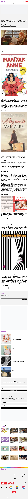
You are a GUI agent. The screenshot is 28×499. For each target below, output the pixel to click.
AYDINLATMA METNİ (23, 479)
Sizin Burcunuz (3, 383)
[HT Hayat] (14, 469)
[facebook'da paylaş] (1, 26)
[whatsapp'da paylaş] (7, 26)
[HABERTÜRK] (26, 1)
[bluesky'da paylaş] (4, 26)
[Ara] (23, 1)
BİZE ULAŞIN (22, 473)
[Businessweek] (4, 487)
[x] (2, 472)
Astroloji (4, 3)
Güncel (17, 3)
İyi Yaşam (10, 3)
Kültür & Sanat (7, 15)
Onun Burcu (3, 387)
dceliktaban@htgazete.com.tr (4, 24)
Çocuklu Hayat (13, 3)
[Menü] (24, 1)
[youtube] (5, 472)
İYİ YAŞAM (15, 475)
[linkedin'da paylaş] (5, 26)
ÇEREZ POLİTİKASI (23, 477)
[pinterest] (7, 472)
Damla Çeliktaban (4, 23)
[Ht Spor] (17, 483)
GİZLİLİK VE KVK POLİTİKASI (23, 476)
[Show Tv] (11, 487)
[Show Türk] (17, 487)
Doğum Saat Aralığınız (4, 404)
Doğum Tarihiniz (3, 400)
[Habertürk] (4, 483)
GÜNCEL (15, 478)
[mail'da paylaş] (8, 26)
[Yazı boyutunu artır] (11, 26)
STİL (14, 474)
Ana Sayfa (2, 15)
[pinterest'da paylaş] (9, 26)
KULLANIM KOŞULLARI (23, 474)
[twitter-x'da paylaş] (2, 26)
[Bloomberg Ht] (24, 483)
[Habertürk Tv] (11, 483)
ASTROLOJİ (15, 473)
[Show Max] (24, 487)
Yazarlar (1, 3)
